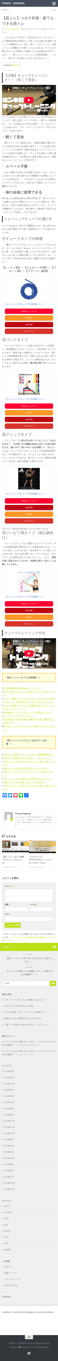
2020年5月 (9, 1096)
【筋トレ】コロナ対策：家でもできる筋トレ (24, 782)
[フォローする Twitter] (54, 946)
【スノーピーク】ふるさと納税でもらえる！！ (25, 1000)
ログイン (8, 1266)
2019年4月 (9, 1158)
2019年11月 (9, 1127)
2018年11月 (9, 1189)
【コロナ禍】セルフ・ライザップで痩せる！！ (25, 1012)
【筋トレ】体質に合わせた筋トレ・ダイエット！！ (28, 758)
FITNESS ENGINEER (13, 3)
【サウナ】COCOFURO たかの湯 (18, 1006)
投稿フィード (10, 1273)
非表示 (15, 65)
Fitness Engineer (11, 29)
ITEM (6, 1218)
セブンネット (29, 331)
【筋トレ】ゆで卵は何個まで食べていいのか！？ (27, 768)
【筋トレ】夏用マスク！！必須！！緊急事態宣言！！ (29, 754)
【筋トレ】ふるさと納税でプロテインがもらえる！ (13, 860)
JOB (6, 1225)
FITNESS (5, 10)
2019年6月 (9, 1146)
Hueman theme (42, 1347)
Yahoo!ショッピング (29, 311)
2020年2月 (9, 1115)
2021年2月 (9, 1077)
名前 (8, 904)
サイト (7, 914)
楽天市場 (29, 325)
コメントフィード (12, 1279)
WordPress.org (10, 1285)
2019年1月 (9, 1177)
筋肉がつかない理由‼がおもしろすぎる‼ (22, 1018)
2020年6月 (9, 1090)
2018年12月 (9, 1183)
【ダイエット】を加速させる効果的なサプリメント (28, 779)
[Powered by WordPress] (20, 1347)
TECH (6, 1237)
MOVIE (7, 1231)
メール (34, 904)
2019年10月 (9, 1133)
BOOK (6, 1206)
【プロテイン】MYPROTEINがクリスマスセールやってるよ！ (40, 860)
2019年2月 (9, 1170)
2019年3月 (9, 1164)
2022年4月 (9, 1071)
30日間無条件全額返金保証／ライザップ (22, 688)
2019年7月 (9, 1139)
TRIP (6, 1243)
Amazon (29, 318)
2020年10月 (9, 1084)
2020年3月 (9, 1108)
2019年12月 (9, 1121)
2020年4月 (9, 1102)
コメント (10, 886)
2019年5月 (9, 1152)
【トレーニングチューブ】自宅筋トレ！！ (25, 304)
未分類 (7, 1249)
